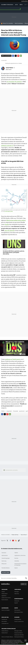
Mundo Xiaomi (5, 599)
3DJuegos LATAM (18, 630)
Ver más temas (5, 572)
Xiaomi (16, 568)
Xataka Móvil (4, 593)
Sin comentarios (7, 55)
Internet (22, 411)
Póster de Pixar (15, 534)
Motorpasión (17, 610)
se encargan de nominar (14, 81)
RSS (16, 540)
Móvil (21, 4)
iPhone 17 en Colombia (8, 23)
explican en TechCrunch (12, 359)
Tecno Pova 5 (24, 534)
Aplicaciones (5, 555)
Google (7, 224)
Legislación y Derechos (19, 555)
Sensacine (16, 600)
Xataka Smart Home (6, 597)
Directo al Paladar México (7, 636)
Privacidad (15, 411)
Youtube (13, 540)
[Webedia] (24, 1)
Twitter (16, 56)
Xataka (3, 591)
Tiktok (19, 540)
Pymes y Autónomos (19, 621)
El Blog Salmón (17, 619)
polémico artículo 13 (7, 145)
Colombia (16, 561)
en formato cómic (9, 211)
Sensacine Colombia (19, 634)
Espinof (16, 603)
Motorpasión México (19, 636)
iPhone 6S (4, 563)
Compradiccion (5, 623)
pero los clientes (10, 230)
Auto (16, 4)
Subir (22, 584)
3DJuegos (16, 591)
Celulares (4, 552)
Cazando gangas (6, 558)
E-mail (21, 56)
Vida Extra (16, 593)
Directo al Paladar (6, 610)
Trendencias (4, 619)
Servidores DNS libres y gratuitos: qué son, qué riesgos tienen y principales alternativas (13, 252)
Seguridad (9, 411)
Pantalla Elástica (5, 568)
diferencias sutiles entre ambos (15, 220)
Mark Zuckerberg (19, 23)
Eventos (16, 558)
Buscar (26, 578)
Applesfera (4, 595)
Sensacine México (18, 632)
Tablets (16, 552)
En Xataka (5, 249)
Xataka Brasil (4, 632)
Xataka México (5, 630)
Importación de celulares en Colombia (20, 564)
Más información (22, 643)
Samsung (4, 561)
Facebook (13, 56)
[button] (10, 67)
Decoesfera (4, 621)
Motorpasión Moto (18, 612)
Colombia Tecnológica (7, 4)
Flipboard (18, 56)
